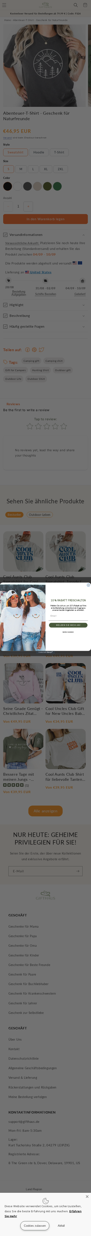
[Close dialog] (88, 585)
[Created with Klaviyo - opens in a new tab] (45, 652)
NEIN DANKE (68, 632)
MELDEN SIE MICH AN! (68, 625)
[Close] (87, 1196)
